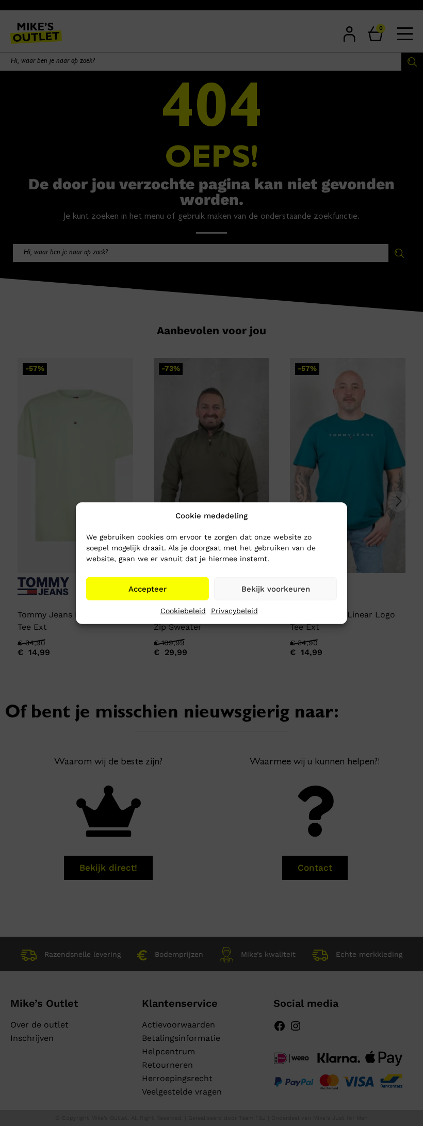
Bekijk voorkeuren (275, 588)
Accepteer (147, 588)
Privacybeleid (234, 611)
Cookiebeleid (183, 611)
